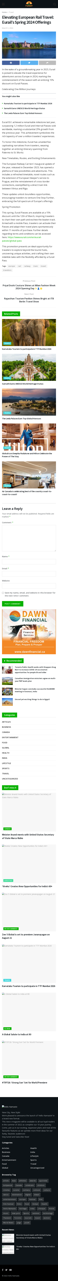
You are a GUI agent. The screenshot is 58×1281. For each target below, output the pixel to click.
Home (4, 12)
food (27, 1204)
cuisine (16, 1190)
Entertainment (10, 737)
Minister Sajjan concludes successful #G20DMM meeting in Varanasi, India (35, 690)
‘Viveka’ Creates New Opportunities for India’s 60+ (27, 886)
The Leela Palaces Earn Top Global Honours (23, 113)
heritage (23, 1209)
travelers (7, 270)
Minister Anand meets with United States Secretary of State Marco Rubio (33, 1236)
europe (11, 266)
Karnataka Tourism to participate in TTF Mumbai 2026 (28, 103)
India (4, 758)
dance (5, 1195)
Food (4, 742)
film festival (8, 1204)
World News (8, 1223)
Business (6, 727)
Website (6, 580)
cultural (36, 1190)
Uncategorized (10, 778)
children (41, 1185)
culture (47, 1190)
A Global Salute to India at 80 (16, 1034)
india (32, 1209)
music (5, 1213)
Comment (7, 522)
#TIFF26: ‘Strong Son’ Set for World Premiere (24, 1082)
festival (32, 1199)
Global (5, 747)
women (47, 1218)
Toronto (17, 1218)
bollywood (7, 1185)
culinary (26, 1190)
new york (16, 1213)
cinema (6, 1190)
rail (19, 266)
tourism (28, 1218)
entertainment (9, 1199)
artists (6, 1181)
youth (27, 1223)
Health (5, 753)
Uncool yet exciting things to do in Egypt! (32, 699)
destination (17, 1195)
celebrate (29, 1185)
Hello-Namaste (9, 1209)
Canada (6, 732)
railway (27, 266)
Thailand (7, 1218)
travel (43, 266)
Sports (5, 768)
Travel (11, 12)
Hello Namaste (13, 1276)
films (19, 1204)
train (36, 266)
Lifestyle (6, 763)
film (40, 1199)
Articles (6, 722)
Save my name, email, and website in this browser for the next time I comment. (30, 594)
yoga (19, 1223)
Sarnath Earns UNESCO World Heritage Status (24, 108)
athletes (22, 1181)
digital (28, 1195)
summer (36, 1213)
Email (5, 568)
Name (6, 556)
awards (33, 1181)
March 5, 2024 (7, 28)
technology (48, 1213)
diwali (36, 1195)
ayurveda (43, 1181)
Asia (14, 1181)
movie (51, 1209)
